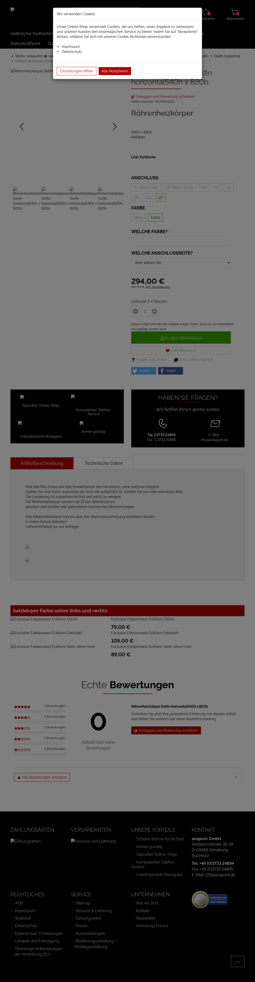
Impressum (71, 47)
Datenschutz (72, 52)
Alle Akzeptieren (115, 71)
